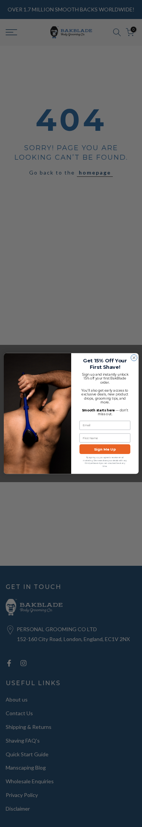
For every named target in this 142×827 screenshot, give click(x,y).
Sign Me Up (105, 449)
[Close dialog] (134, 358)
